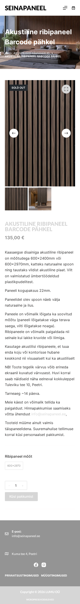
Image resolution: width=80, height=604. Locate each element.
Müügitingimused (54, 575)
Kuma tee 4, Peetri (24, 554)
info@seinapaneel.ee (48, 414)
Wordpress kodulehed (40, 599)
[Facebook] (36, 565)
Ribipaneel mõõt (18, 456)
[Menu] (65, 8)
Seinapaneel (25, 8)
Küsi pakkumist (21, 496)
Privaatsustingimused (22, 575)
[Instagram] (44, 565)
